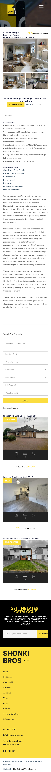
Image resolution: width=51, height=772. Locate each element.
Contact (6, 708)
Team (5, 698)
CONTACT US (15, 104)
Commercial (8, 682)
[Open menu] (41, 7)
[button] (25, 354)
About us (7, 693)
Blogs (5, 703)
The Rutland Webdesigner (24, 769)
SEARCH (25, 401)
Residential (7, 677)
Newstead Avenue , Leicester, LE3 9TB (21, 538)
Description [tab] (8, 115)
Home (5, 671)
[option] (14, 81)
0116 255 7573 (38, 104)
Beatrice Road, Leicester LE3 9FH (19, 477)
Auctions (7, 687)
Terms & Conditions (11, 714)
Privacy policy (8, 719)
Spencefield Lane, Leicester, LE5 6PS (20, 415)
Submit (43, 633)
